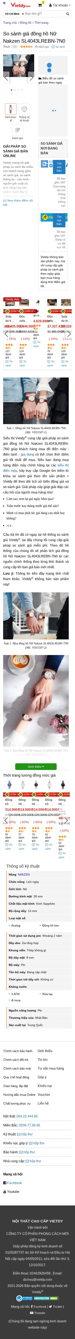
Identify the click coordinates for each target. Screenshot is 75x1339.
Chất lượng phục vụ (16, 1103)
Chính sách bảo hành (17, 1051)
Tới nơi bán (59, 167)
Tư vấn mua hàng (51, 1068)
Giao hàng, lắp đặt (15, 1086)
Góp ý (42, 1077)
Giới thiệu (45, 1051)
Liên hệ (43, 1103)
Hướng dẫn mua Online (19, 1094)
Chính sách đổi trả (15, 1059)
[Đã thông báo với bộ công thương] (24, 1298)
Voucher (44, 1094)
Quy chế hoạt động (16, 1077)
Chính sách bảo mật (17, 1068)
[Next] (31, 77)
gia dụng (27, 454)
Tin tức (43, 1059)
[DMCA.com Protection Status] (46, 1299)
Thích (6, 46)
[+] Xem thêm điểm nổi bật (18, 202)
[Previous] (6, 77)
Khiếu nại (45, 1086)
